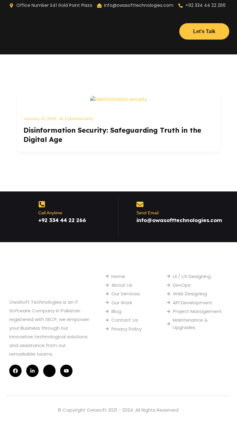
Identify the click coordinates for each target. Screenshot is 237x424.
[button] (118, 32)
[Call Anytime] (41, 204)
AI (61, 119)
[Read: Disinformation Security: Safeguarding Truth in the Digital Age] (118, 99)
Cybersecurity (79, 119)
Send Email (147, 212)
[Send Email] (139, 204)
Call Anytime (50, 212)
